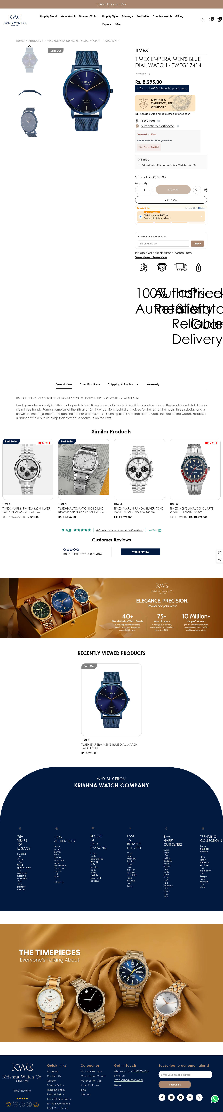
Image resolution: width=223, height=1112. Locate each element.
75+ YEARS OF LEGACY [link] (20, 842)
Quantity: (141, 183)
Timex (6, 504)
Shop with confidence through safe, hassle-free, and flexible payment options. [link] (93, 867)
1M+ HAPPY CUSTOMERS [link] (166, 840)
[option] (87, 91)
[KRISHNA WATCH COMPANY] (111, 983)
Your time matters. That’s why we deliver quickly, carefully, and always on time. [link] (130, 870)
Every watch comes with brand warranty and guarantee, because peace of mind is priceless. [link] (56, 864)
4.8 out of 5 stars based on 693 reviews (119, 530)
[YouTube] (189, 1097)
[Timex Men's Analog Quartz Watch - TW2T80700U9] (195, 469)
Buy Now (171, 199)
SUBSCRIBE (175, 1084)
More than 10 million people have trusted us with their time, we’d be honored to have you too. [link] (166, 873)
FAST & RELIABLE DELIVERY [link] (130, 842)
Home (20, 40)
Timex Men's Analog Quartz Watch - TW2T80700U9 (191, 510)
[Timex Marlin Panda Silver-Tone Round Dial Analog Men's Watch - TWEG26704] (139, 469)
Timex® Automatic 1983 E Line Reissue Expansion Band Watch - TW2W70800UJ (83, 510)
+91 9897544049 (140, 1071)
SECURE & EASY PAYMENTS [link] (93, 842)
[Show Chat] (215, 1099)
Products (34, 40)
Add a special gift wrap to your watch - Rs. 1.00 (169, 164)
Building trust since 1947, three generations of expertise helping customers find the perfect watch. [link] (20, 871)
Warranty (153, 384)
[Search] (202, 20)
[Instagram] (171, 1097)
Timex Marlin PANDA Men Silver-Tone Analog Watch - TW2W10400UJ (26, 510)
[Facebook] (162, 1097)
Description (64, 384)
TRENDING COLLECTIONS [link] (203, 838)
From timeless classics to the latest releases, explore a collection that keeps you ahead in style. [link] (203, 866)
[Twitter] (199, 1097)
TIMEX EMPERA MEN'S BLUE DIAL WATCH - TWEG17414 (110, 746)
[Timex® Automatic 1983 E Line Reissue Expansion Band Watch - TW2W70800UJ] (83, 469)
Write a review (140, 551)
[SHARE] (204, 190)
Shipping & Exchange (123, 384)
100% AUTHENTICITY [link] (56, 839)
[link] (197, 190)
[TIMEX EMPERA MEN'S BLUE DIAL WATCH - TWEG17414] (111, 700)
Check (197, 243)
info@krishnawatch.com (128, 1079)
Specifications (90, 384)
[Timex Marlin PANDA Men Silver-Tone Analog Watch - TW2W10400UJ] (28, 469)
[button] (29, 46)
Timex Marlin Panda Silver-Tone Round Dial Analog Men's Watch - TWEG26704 (138, 510)
